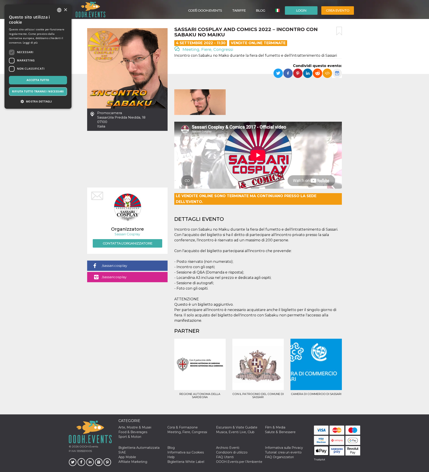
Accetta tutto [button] (38, 80)
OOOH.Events (88, 446)
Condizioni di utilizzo (232, 452)
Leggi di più (30, 42)
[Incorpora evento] (327, 73)
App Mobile (127, 457)
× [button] (65, 10)
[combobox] (59, 10)
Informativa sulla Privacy (284, 448)
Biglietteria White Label (185, 462)
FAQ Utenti (225, 457)
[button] (38, 101)
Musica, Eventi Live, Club (235, 432)
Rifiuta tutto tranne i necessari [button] (38, 91)
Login (301, 10)
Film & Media (275, 427)
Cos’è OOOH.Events (205, 10)
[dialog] (38, 56)
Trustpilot (319, 459)
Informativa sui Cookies (185, 452)
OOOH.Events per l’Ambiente (239, 462)
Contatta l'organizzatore (127, 243)
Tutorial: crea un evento (283, 452)
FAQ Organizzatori (279, 457)
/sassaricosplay (114, 277)
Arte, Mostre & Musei (134, 427)
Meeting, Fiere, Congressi (207, 49)
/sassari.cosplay (114, 265)
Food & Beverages (132, 432)
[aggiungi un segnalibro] (339, 31)
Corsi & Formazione (182, 427)
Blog (260, 10)
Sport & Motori (129, 437)
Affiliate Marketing (132, 462)
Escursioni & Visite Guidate (236, 427)
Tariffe (239, 10)
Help (171, 457)
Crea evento (337, 10)
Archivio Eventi (227, 448)
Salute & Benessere (280, 432)
